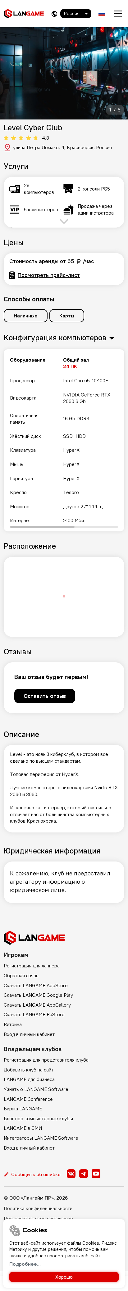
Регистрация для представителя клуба (46, 1060)
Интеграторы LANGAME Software (41, 1138)
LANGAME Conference (28, 1099)
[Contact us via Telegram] (83, 1173)
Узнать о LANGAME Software (36, 1089)
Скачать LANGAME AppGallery (37, 1005)
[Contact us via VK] (71, 1173)
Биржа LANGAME (23, 1108)
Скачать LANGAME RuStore (34, 1014)
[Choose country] (54, 13)
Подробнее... (25, 1264)
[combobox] (75, 13)
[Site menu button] (118, 13)
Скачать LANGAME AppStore (36, 985)
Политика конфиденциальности (38, 1208)
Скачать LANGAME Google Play (38, 995)
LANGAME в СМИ (23, 1128)
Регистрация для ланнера (32, 965)
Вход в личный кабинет (29, 1034)
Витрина (13, 1024)
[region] (64, 440)
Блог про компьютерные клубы (38, 1118)
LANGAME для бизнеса (29, 1079)
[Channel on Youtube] (96, 1173)
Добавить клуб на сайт (28, 1070)
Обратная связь (21, 975)
